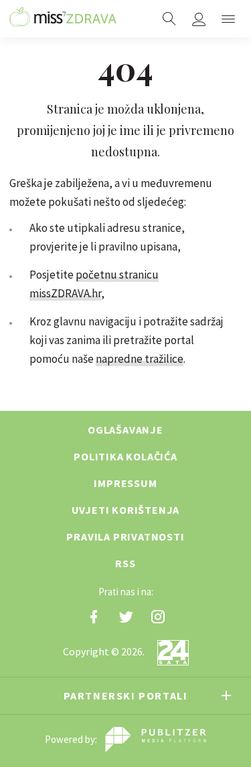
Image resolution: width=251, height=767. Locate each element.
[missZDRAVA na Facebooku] (93, 616)
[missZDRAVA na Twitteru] (125, 616)
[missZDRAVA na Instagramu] (158, 616)
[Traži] (169, 18)
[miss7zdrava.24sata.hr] (62, 18)
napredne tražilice (139, 358)
